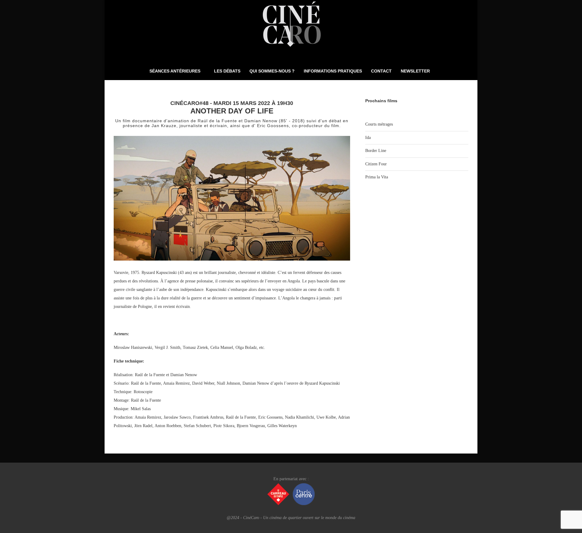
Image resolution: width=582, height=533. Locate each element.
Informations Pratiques (333, 71)
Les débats (227, 71)
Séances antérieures (174, 71)
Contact (381, 71)
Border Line (375, 150)
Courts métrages (379, 124)
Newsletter (415, 71)
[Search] (445, 71)
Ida (368, 137)
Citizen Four (376, 164)
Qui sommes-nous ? (272, 71)
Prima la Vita (376, 177)
